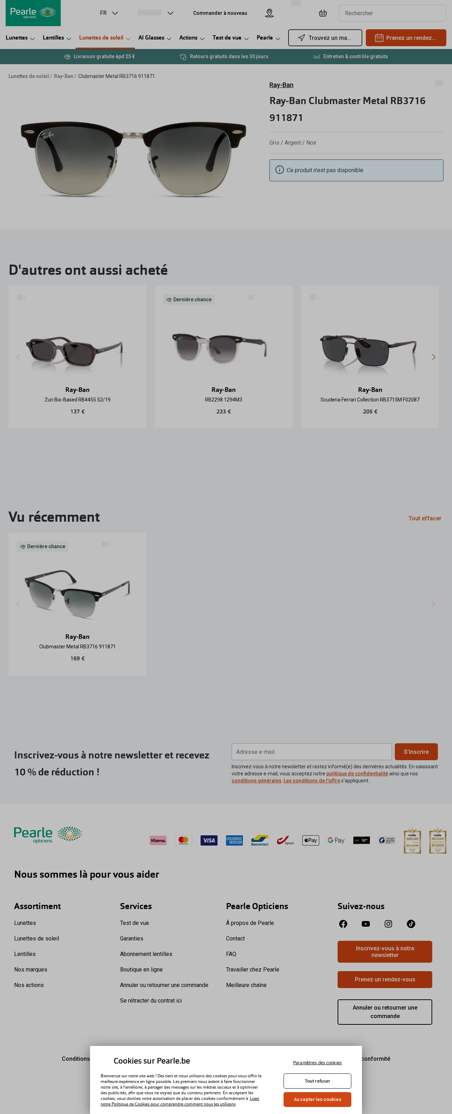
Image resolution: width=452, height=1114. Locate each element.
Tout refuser (318, 1081)
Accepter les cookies (317, 1099)
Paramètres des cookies (317, 1063)
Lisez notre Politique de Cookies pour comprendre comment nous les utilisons (180, 1101)
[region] (226, 1080)
